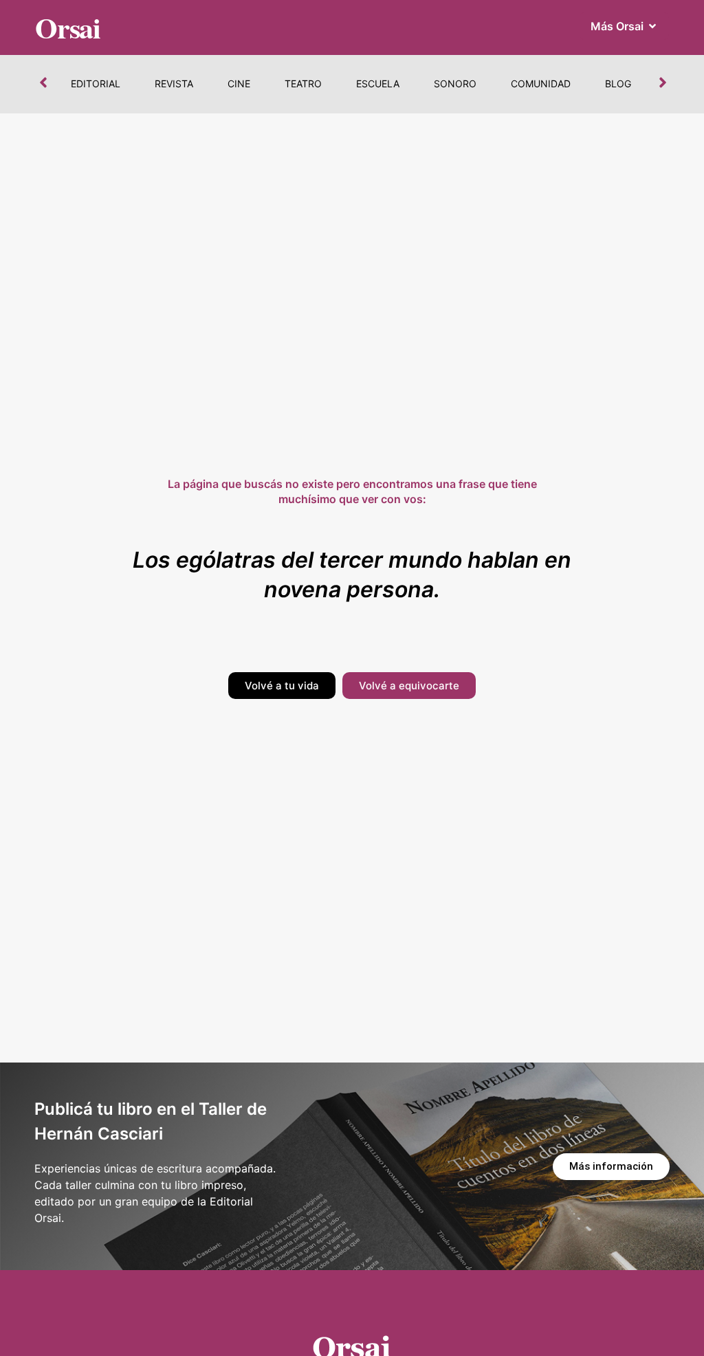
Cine (239, 83)
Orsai (67, 27)
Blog (618, 83)
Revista (174, 83)
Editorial (95, 83)
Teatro (303, 83)
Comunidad (541, 83)
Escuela (377, 83)
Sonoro (455, 83)
